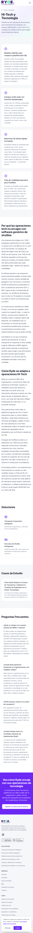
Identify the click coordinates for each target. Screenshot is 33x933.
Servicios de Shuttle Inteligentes (10, 853)
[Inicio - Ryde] (7, 3)
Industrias (4, 877)
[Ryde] (5, 821)
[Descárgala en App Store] (6, 840)
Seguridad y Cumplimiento (9, 912)
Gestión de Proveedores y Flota (10, 859)
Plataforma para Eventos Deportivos (11, 856)
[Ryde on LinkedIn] (3, 834)
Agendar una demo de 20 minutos (16, 806)
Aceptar (17, 928)
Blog (2, 884)
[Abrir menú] (30, 3)
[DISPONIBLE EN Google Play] (18, 840)
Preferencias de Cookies (8, 915)
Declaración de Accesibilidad (9, 908)
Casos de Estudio (6, 881)
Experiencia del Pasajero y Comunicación (13, 865)
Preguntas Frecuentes (7, 887)
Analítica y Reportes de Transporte (11, 862)
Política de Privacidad (7, 899)
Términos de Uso (6, 905)
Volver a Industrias (9, 10)
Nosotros (4, 874)
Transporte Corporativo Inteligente (11, 849)
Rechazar (8, 928)
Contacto (4, 890)
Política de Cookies (6, 902)
